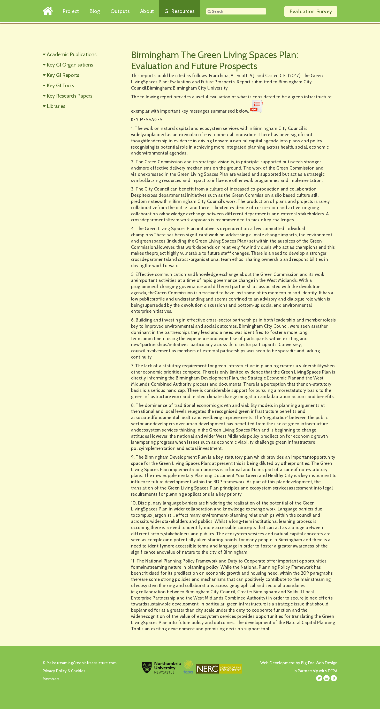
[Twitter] (319, 678)
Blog (94, 11)
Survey (311, 11)
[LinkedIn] (326, 678)
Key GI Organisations (70, 65)
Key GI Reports (63, 75)
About (147, 11)
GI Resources (179, 11)
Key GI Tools (60, 85)
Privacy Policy (55, 671)
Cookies (78, 671)
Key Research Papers (69, 96)
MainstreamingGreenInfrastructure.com (82, 663)
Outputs (120, 11)
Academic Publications (71, 54)
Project (71, 11)
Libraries (56, 106)
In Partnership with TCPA (315, 671)
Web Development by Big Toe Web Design (298, 663)
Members (51, 679)
